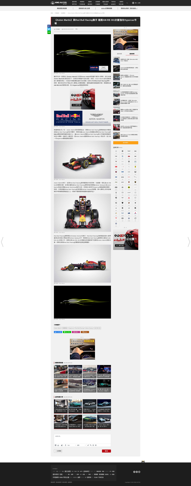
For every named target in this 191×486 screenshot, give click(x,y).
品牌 (92, 474)
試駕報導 (98, 1)
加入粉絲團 (58, 332)
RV (78, 471)
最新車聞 (74, 1)
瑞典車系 (82, 477)
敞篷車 (54, 471)
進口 (69, 474)
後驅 (86, 474)
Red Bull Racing (79, 328)
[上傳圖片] (55, 445)
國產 (66, 474)
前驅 (84, 474)
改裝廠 (61, 477)
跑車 (78, 474)
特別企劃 (121, 4)
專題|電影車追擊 (62, 8)
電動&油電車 (105, 1)
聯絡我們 (53, 482)
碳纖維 (96, 474)
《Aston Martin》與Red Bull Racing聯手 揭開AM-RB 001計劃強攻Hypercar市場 (85, 13)
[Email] (139, 472)
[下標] (90, 445)
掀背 (93, 477)
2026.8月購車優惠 (106, 8)
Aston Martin (57, 328)
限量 (113, 471)
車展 (103, 471)
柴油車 (96, 477)
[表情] (96, 445)
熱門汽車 (74, 4)
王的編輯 (57, 29)
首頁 (52, 13)
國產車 (91, 471)
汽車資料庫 (82, 4)
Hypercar (71, 328)
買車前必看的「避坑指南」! (129, 8)
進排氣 (106, 474)
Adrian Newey (89, 328)
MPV (81, 471)
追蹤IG (76, 332)
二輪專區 (121, 1)
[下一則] (189, 242)
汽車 (75, 474)
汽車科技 (113, 1)
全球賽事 (63, 13)
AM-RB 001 (97, 328)
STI (110, 471)
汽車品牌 (105, 4)
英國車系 (65, 328)
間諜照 (90, 1)
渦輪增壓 (107, 471)
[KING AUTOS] (59, 3)
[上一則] (2, 242)
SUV (75, 471)
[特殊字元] (93, 445)
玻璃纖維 (101, 474)
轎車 (81, 474)
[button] (59, 445)
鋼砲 (113, 474)
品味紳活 (113, 4)
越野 (72, 474)
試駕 (95, 471)
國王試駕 (68, 471)
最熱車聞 (132, 53)
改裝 (72, 471)
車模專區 (82, 1)
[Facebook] (134, 472)
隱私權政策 (59, 482)
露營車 (89, 477)
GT (86, 477)
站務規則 (70, 482)
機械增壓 (99, 471)
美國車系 (75, 477)
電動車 (71, 477)
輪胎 (57, 471)
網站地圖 (64, 482)
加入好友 (68, 332)
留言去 (85, 332)
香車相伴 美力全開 (84, 8)
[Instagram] (137, 472)
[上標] (88, 445)
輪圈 (63, 471)
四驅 (89, 474)
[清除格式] (65, 445)
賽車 (60, 471)
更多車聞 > (126, 142)
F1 (63, 474)
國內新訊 (90, 4)
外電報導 (98, 4)
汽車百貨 (101, 477)
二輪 (110, 474)
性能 (61, 474)
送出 (106, 451)
